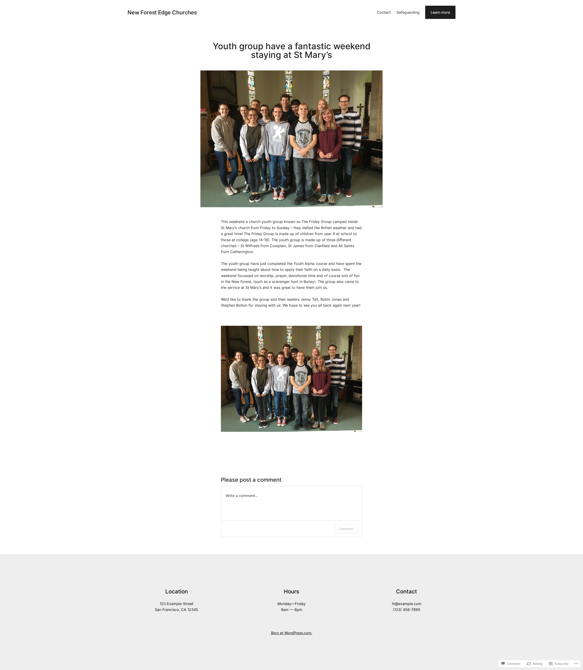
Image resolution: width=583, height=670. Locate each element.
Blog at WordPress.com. (291, 633)
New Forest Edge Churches (162, 12)
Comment (346, 529)
